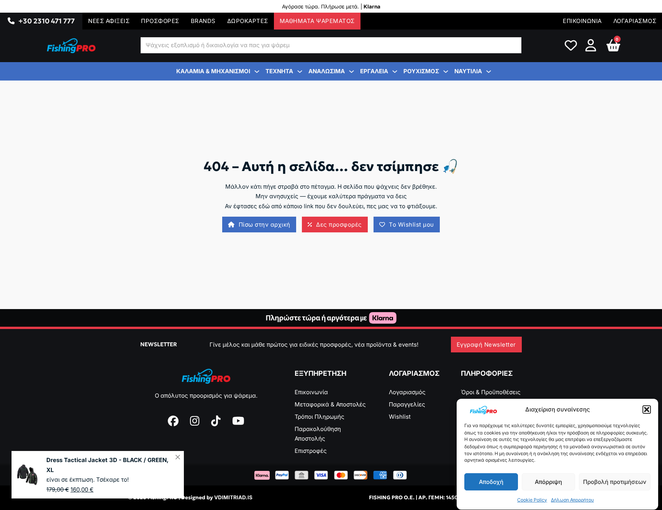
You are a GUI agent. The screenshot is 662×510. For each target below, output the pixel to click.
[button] (647, 409)
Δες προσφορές (339, 224)
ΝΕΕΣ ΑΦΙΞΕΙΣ (108, 21)
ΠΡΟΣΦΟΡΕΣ (160, 21)
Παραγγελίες (407, 404)
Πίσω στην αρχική (264, 224)
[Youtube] (238, 421)
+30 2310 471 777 (46, 20)
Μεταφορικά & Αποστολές (330, 404)
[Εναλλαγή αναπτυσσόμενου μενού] (11, 21)
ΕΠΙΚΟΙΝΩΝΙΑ (582, 21)
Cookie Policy (532, 500)
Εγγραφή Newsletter (486, 344)
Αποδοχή (491, 481)
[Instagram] (194, 421)
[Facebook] (173, 421)
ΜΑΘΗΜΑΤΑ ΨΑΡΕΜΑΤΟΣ (317, 21)
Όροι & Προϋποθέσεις (491, 392)
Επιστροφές (311, 450)
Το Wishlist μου (411, 224)
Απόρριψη (548, 481)
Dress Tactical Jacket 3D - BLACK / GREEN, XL (107, 465)
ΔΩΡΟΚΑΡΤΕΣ (247, 21)
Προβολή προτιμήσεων (614, 481)
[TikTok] (215, 421)
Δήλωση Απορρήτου (572, 500)
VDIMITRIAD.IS (233, 497)
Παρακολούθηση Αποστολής (318, 434)
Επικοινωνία (311, 392)
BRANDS (203, 21)
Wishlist (400, 416)
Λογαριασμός (407, 392)
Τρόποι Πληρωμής (319, 416)
